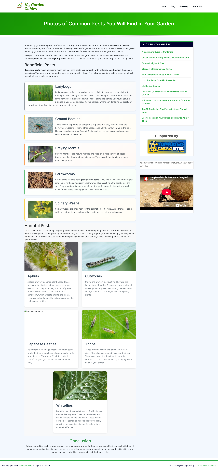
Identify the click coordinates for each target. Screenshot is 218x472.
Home (163, 6)
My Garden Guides (151, 86)
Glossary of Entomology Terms (157, 69)
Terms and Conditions (206, 465)
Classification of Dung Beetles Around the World (165, 57)
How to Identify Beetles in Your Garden (160, 74)
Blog (173, 6)
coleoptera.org (25, 465)
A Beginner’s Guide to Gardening (157, 52)
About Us (197, 6)
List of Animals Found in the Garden (159, 80)
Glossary (184, 6)
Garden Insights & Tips (153, 63)
